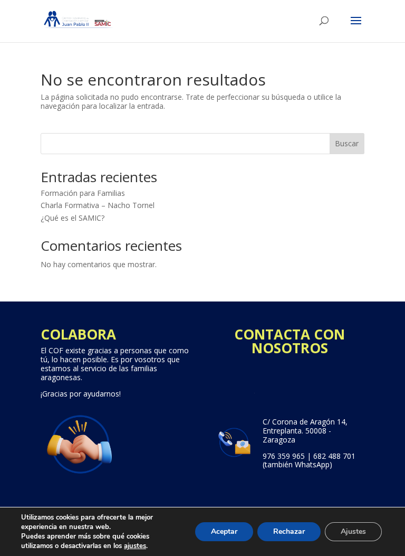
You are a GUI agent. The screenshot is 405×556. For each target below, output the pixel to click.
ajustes (135, 546)
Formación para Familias (83, 193)
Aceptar (224, 531)
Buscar (347, 143)
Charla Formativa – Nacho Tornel (98, 205)
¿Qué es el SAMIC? (72, 218)
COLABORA (78, 334)
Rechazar (289, 531)
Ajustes (353, 531)
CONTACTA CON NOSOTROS (289, 341)
